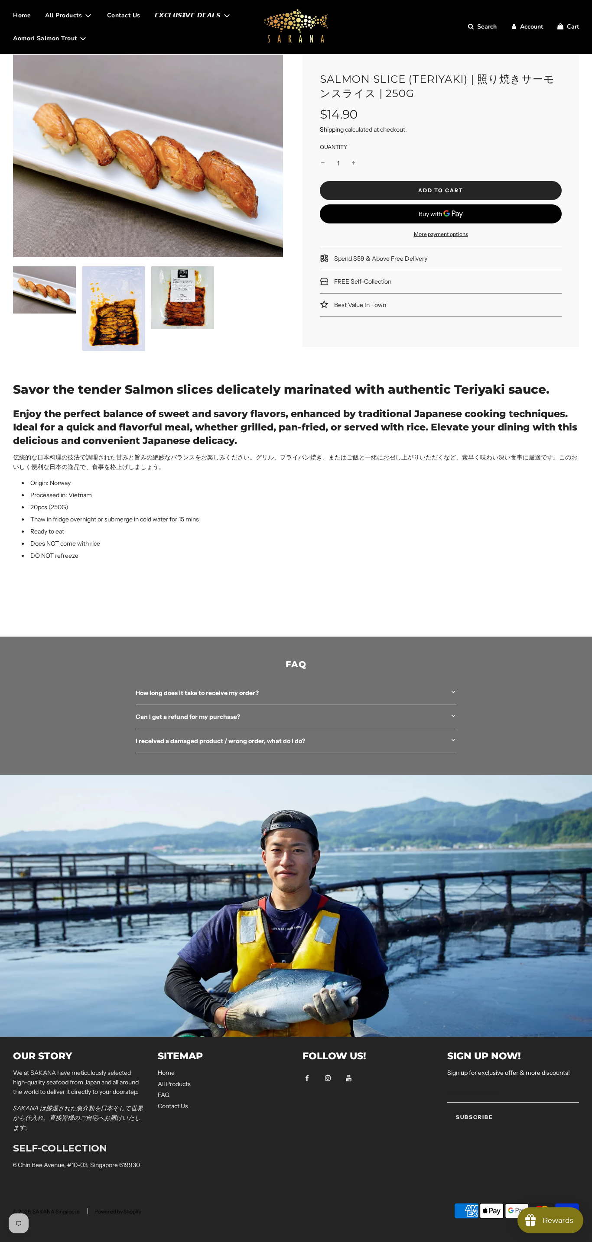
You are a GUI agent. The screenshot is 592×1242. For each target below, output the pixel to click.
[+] (354, 163)
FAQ (163, 1095)
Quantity (334, 147)
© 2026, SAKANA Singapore (46, 1211)
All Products (174, 1084)
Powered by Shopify (117, 1211)
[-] (323, 163)
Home (22, 15)
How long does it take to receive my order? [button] (197, 693)
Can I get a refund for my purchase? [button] (188, 717)
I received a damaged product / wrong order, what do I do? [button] (221, 741)
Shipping (332, 130)
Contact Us (123, 15)
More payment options (441, 234)
